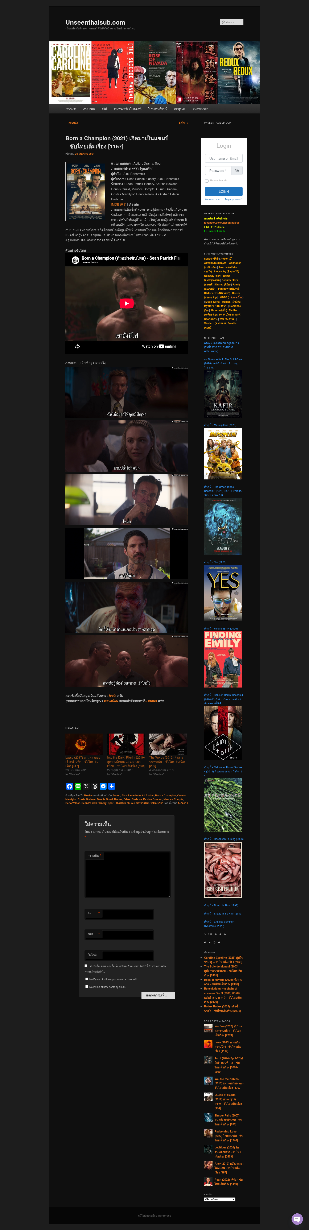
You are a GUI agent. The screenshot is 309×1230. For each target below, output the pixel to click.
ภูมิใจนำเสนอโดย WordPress (154, 1215)
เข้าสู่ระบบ (180, 109)
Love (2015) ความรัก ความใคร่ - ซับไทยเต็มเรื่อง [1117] (228, 1046)
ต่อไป (183, 123)
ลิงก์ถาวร (183, 803)
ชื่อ (93, 913)
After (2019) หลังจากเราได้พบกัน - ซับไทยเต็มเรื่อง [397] (229, 1167)
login (112, 695)
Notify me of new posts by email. (107, 986)
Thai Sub (121, 803)
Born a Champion (165, 795)
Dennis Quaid (105, 799)
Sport (111, 803)
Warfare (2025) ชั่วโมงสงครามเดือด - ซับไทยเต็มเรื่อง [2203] (228, 1030)
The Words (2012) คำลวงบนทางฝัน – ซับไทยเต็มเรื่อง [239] (167, 761)
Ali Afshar (148, 795)
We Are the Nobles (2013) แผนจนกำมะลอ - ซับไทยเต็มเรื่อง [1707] (229, 1083)
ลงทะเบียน (111, 700)
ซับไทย (131, 803)
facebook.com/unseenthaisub (221, 222)
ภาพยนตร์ (89, 109)
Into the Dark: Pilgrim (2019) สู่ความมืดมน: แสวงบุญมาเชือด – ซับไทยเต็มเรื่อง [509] (126, 761)
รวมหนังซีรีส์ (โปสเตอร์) (127, 109)
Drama (118, 799)
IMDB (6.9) (118, 204)
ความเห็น (94, 855)
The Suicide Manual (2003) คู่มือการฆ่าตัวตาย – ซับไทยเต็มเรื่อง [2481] (223, 970)
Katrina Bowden (152, 799)
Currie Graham (87, 799)
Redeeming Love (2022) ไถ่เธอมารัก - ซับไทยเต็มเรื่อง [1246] (229, 1135)
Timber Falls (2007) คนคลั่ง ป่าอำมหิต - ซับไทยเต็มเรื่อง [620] (228, 1119)
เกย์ (230, 297)
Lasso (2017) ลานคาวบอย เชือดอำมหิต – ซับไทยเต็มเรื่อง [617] (82, 761)
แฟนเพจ (151, 700)
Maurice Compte (173, 799)
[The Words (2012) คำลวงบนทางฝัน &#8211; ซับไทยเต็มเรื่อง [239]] (168, 744)
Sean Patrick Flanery (94, 803)
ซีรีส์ (104, 109)
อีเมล (93, 934)
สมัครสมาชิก (200, 109)
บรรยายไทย (142, 803)
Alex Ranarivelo (131, 795)
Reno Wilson (72, 803)
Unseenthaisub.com (95, 21)
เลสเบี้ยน (238, 297)
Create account (212, 199)
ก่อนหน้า (71, 123)
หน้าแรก (71, 109)
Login (224, 191)
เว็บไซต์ (91, 955)
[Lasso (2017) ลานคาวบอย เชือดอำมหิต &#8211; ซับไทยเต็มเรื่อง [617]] (84, 744)
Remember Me (218, 180)
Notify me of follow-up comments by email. (113, 979)
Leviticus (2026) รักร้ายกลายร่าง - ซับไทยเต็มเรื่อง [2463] (228, 1151)
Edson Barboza (133, 799)
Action (116, 795)
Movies (88, 795)
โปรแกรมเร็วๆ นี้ (157, 109)
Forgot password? (234, 199)
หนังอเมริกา (157, 803)
